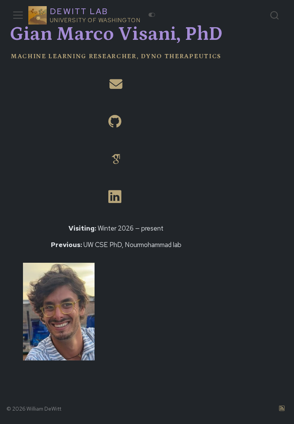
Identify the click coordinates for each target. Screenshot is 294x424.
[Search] (274, 15)
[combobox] (275, 15)
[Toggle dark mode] (152, 15)
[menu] (17, 15)
